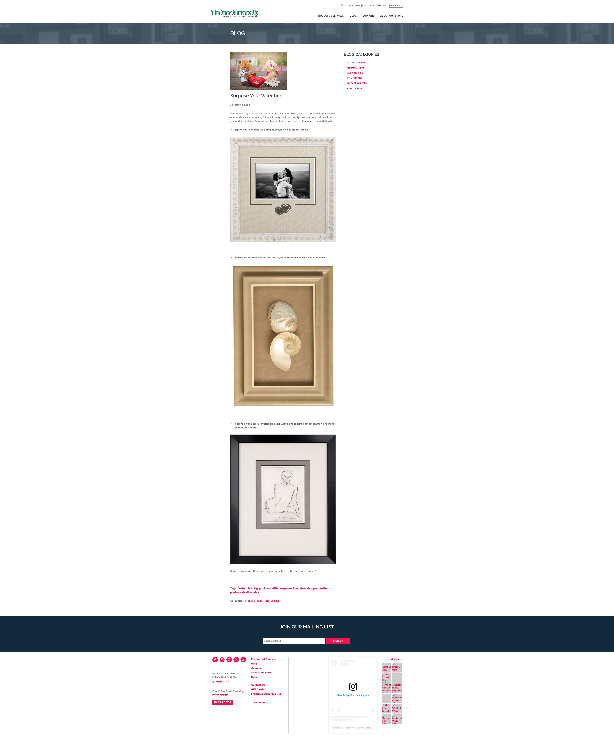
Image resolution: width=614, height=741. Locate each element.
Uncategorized (357, 83)
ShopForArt (396, 6)
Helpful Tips (271, 600)
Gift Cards (382, 6)
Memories (306, 588)
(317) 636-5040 (220, 681)
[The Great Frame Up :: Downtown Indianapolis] (234, 13)
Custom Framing (247, 588)
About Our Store (391, 16)
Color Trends (356, 62)
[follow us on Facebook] (215, 659)
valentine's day (249, 592)
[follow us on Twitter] (243, 659)
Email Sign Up (353, 6)
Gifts (275, 588)
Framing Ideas (254, 600)
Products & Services (330, 16)
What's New (354, 88)
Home (254, 677)
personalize (320, 588)
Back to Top (222, 702)
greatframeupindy (342, 727)
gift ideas (265, 588)
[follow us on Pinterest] (229, 659)
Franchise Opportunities (266, 693)
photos (234, 592)
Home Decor (354, 78)
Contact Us (368, 6)
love (295, 588)
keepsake (286, 588)
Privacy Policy (220, 694)
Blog (353, 16)
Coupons (368, 16)
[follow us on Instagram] (222, 659)
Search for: (342, 6)
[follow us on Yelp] (236, 659)
